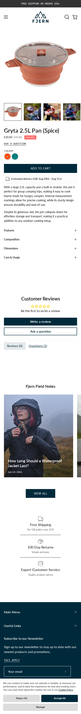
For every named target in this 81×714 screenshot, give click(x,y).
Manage (40, 707)
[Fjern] (40, 16)
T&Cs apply (12, 660)
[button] (66, 17)
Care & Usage (12, 257)
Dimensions (11, 248)
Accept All (59, 698)
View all (40, 493)
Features (9, 230)
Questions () (38, 346)
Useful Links (12, 626)
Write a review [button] (40, 321)
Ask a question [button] (40, 331)
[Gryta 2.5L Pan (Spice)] (13, 112)
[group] (40, 3)
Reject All (21, 698)
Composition (11, 239)
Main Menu (12, 612)
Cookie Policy (65, 690)
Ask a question (15, 143)
